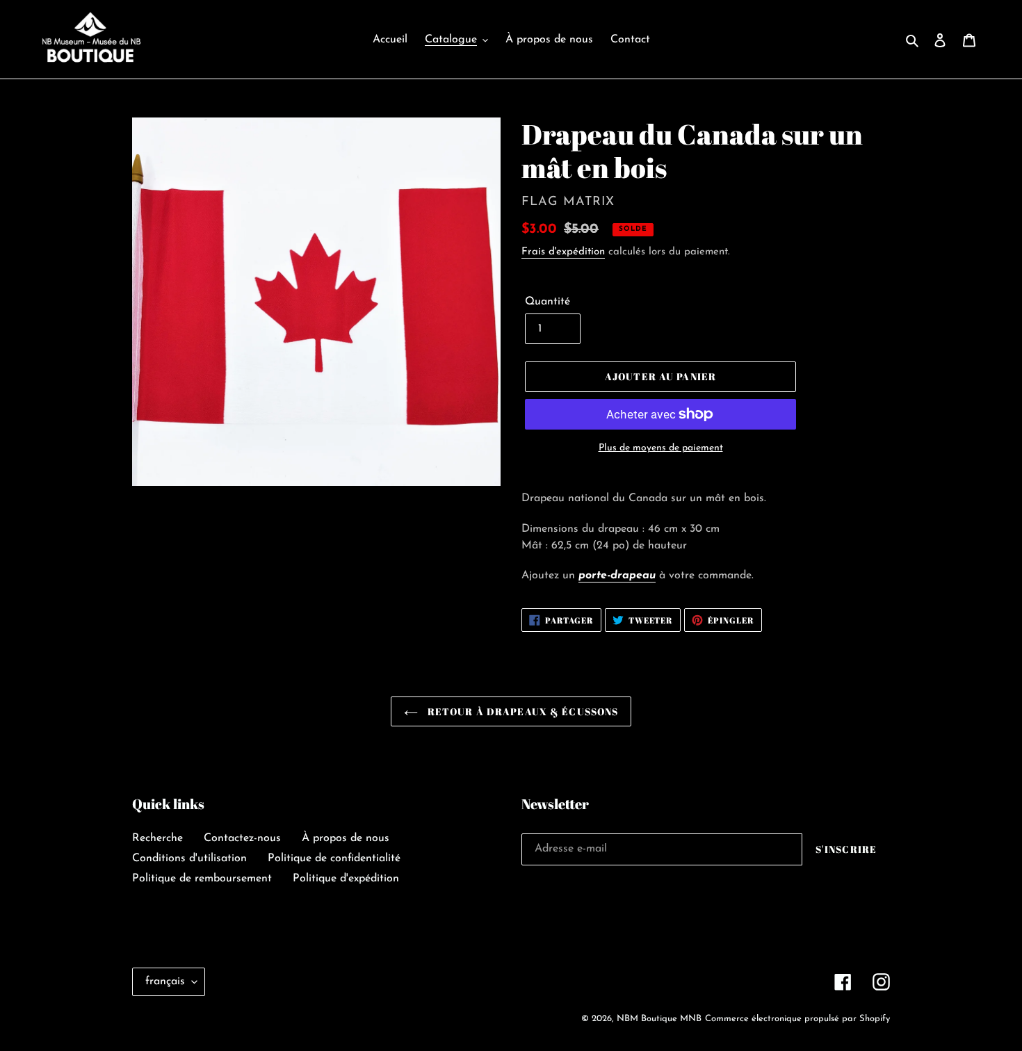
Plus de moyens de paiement (661, 448)
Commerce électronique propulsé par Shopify (797, 1018)
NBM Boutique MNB (659, 1018)
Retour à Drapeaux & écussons (521, 711)
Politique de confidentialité (334, 858)
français (165, 981)
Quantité (547, 301)
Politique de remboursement (202, 878)
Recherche (157, 838)
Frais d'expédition (563, 252)
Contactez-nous (242, 838)
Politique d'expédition (346, 878)
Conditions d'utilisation (189, 858)
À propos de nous (345, 838)
